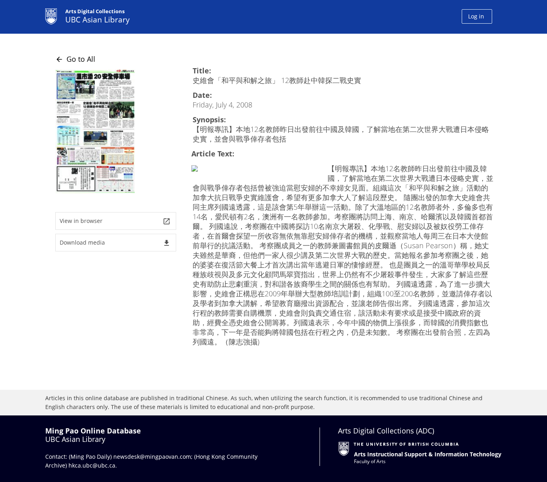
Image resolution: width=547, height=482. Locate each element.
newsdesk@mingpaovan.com (152, 456)
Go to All (75, 59)
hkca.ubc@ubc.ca (91, 465)
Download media (115, 243)
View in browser (115, 221)
